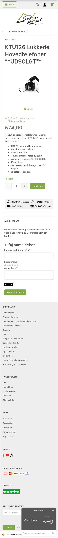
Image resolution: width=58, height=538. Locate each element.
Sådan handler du (11, 342)
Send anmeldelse (15, 292)
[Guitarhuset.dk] (29, 18)
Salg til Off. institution (13, 338)
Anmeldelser (11, 221)
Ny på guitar (8, 351)
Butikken (7, 395)
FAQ (4, 334)
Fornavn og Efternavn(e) (16, 250)
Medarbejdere (9, 391)
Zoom (30, 108)
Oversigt (6, 329)
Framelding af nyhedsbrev (14, 364)
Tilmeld (8, 527)
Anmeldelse (10, 267)
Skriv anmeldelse (16, 121)
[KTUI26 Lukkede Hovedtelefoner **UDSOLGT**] (29, 85)
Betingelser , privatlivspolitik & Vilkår (20, 321)
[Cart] (52, 4)
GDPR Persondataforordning (15, 360)
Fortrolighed (8, 312)
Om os (6, 382)
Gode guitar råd (10, 347)
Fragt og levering (10, 316)
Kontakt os (8, 386)
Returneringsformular (12, 325)
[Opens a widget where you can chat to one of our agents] (38, 522)
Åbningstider (8, 399)
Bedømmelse (10, 261)
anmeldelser (27, 118)
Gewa (13, 39)
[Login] (45, 4)
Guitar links (8, 355)
